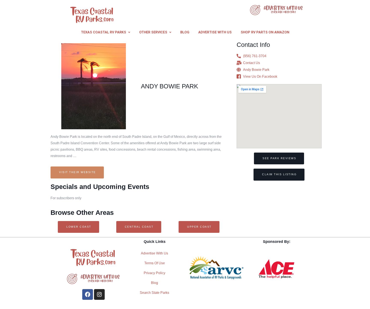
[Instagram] (99, 294)
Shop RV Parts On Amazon (265, 32)
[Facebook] (87, 294)
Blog (184, 32)
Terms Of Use (154, 263)
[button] (105, 32)
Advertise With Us (215, 32)
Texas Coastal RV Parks (103, 32)
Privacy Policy (154, 273)
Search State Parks (154, 292)
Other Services (153, 32)
